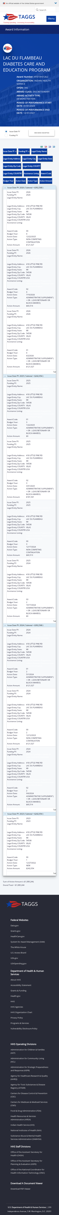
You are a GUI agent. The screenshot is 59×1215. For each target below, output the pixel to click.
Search (42, 10)
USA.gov (14, 958)
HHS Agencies (17, 1006)
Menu (51, 18)
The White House (18, 947)
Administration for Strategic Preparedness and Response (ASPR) (29, 1069)
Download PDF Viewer (20, 1188)
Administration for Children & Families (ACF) (28, 1051)
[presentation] (29, 516)
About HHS (16, 979)
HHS (13, 1001)
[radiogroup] (16, 133)
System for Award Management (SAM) (28, 941)
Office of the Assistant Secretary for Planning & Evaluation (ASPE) (26, 1162)
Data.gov (15, 925)
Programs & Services (20, 1023)
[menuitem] (41, 146)
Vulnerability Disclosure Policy (24, 1028)
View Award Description (41, 133)
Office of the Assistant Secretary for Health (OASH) (26, 1154)
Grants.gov (15, 931)
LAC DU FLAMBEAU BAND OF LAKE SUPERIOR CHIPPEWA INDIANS (38, 200)
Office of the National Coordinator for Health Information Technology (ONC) (28, 1171)
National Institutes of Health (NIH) (26, 1130)
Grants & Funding (18, 990)
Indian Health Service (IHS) (22, 1125)
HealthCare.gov (18, 936)
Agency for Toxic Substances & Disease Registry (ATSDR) (28, 1086)
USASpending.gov (18, 963)
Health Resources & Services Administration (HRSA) (23, 1118)
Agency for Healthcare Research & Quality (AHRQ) (29, 1077)
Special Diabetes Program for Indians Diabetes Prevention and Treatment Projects (39, 225)
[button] (37, 9)
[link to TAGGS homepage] (22, 17)
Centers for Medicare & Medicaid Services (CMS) (29, 1104)
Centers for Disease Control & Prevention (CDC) (29, 1095)
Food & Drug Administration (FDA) (26, 1110)
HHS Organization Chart (21, 1012)
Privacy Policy (17, 1017)
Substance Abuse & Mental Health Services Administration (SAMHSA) (26, 1137)
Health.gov (15, 996)
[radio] (12, 131)
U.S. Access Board (18, 952)
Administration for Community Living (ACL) (27, 1060)
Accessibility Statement (21, 985)
